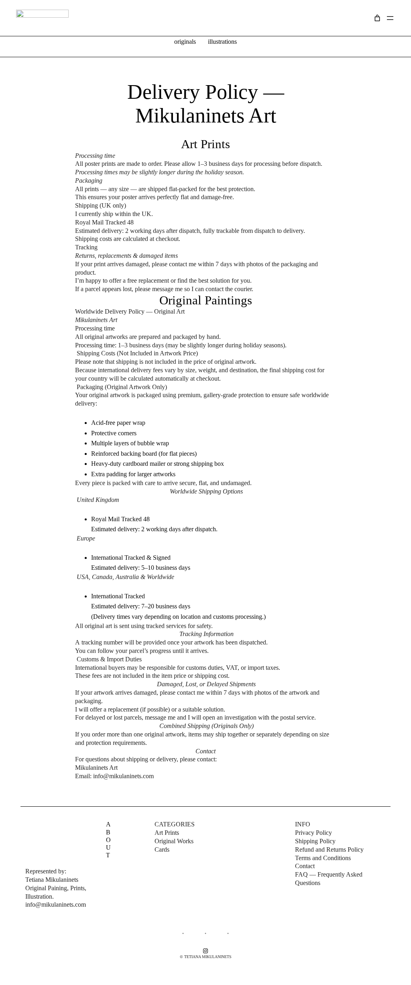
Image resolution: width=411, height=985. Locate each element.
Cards (162, 849)
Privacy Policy (313, 832)
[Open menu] (390, 18)
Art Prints (167, 832)
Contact (305, 866)
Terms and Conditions (323, 857)
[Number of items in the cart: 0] (377, 18)
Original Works (174, 841)
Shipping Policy (315, 841)
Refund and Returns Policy (329, 849)
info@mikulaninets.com (123, 776)
